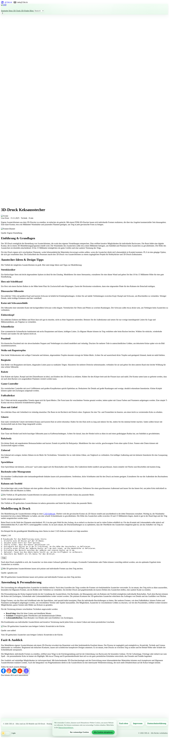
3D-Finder (25, 11)
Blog (32, 11)
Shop (11, 11)
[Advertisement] (11, 52)
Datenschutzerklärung (156, 723)
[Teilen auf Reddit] (20, 673)
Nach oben (123, 723)
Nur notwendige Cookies (79, 732)
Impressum (137, 723)
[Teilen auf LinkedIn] (14, 673)
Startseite (5, 11)
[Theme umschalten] (5, 733)
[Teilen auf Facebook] (3, 673)
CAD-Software (49, 514)
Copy (4, 558)
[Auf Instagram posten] (9, 673)
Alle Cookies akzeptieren (103, 732)
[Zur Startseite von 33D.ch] (84, 7)
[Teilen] (26, 671)
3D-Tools (17, 11)
